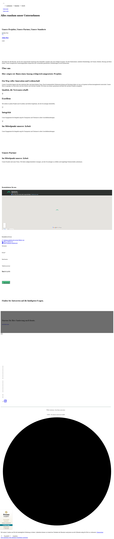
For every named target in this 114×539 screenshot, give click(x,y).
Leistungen (9, 5)
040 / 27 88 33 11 (8, 241)
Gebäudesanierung (9, 370)
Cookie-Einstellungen (10, 397)
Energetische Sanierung (10, 378)
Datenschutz (8, 396)
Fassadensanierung (9, 385)
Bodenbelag (8, 388)
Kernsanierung (8, 367)
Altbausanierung (9, 373)
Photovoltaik (8, 381)
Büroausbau (8, 390)
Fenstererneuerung (9, 387)
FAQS (23, 5)
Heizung (7, 384)
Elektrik (7, 382)
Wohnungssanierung (10, 372)
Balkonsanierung (9, 391)
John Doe (5, 38)
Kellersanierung (8, 376)
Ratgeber (17, 5)
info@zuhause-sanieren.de (10, 243)
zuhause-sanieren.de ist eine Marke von (13, 240)
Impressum (7, 394)
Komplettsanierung (9, 366)
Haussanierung (8, 369)
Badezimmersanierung (10, 375)
